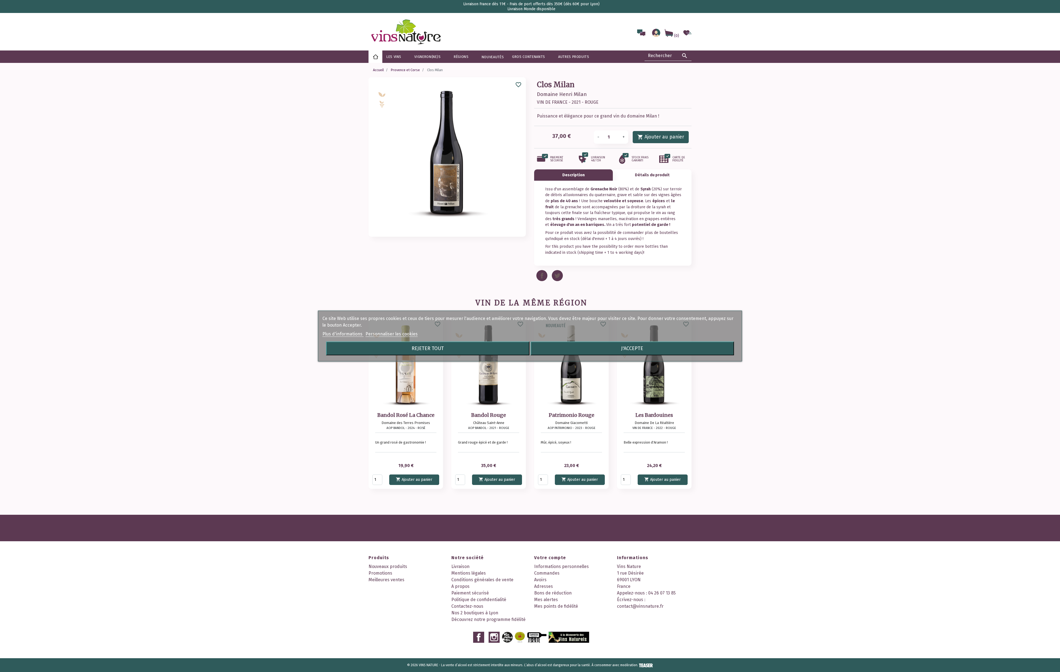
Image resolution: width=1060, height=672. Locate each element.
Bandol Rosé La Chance (405, 415)
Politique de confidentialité (478, 599)
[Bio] (381, 94)
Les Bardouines (654, 415)
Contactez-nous (467, 606)
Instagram (494, 637)
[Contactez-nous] (641, 34)
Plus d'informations (343, 334)
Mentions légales (468, 573)
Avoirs (540, 579)
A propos (460, 586)
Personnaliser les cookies (391, 334)
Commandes (547, 573)
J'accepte (632, 348)
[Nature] (381, 103)
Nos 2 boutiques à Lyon (474, 612)
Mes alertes (546, 599)
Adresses (543, 586)
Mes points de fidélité (556, 606)
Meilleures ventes (386, 579)
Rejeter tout (428, 348)
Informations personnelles (561, 566)
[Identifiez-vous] (656, 35)
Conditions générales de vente (482, 579)
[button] (464, 56)
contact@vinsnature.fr (640, 606)
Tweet (557, 275)
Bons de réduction (553, 593)
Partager (541, 275)
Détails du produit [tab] (652, 175)
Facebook (478, 637)
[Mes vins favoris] (687, 35)
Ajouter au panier (660, 137)
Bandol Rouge (488, 415)
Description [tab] (573, 175)
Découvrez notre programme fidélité (488, 619)
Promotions (380, 573)
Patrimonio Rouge (571, 415)
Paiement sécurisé (470, 593)
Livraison (460, 566)
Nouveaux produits (388, 566)
